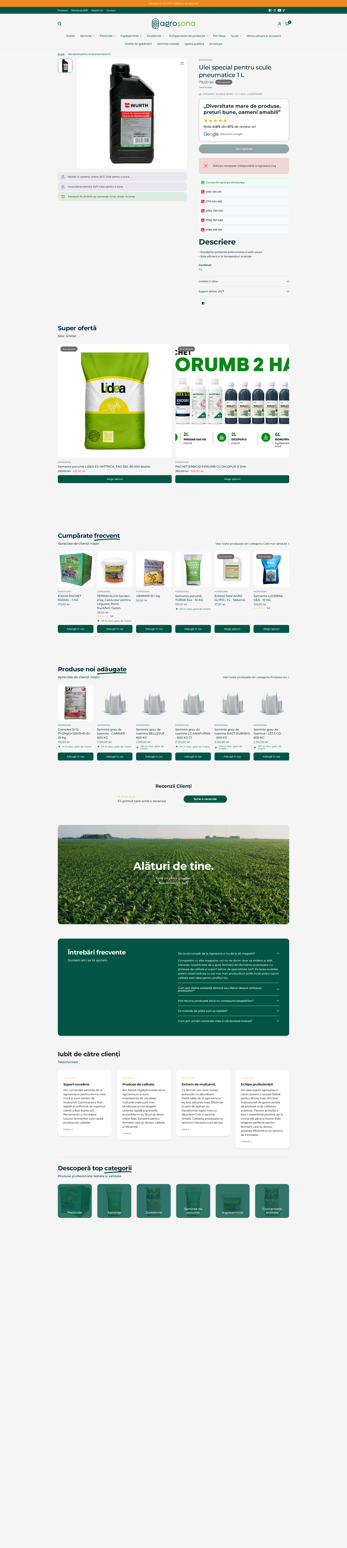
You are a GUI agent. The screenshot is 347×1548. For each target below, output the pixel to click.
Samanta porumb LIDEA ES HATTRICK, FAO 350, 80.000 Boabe (104, 466)
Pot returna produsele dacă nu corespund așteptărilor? (216, 1000)
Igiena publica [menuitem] (194, 43)
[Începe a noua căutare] (60, 24)
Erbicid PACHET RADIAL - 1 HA (69, 598)
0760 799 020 (214, 210)
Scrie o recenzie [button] (205, 799)
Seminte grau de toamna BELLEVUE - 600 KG (151, 733)
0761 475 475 (214, 191)
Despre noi (97, 10)
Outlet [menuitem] (70, 36)
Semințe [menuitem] (86, 36)
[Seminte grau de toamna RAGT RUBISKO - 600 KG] (232, 703)
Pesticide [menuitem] (106, 36)
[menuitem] (63, 10)
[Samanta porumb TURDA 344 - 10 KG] (193, 569)
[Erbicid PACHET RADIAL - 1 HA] (75, 569)
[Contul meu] (279, 24)
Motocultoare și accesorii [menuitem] (264, 36)
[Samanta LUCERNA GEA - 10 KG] (271, 569)
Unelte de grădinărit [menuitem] (138, 43)
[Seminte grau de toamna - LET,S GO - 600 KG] (271, 703)
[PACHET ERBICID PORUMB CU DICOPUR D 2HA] (232, 401)
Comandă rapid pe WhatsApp (225, 182)
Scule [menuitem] (234, 36)
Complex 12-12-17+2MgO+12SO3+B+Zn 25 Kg (74, 733)
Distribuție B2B (79, 10)
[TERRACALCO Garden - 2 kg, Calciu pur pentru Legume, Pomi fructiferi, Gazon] (115, 569)
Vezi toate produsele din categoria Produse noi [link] (255, 677)
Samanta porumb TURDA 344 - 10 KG (189, 598)
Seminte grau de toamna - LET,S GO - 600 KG (268, 733)
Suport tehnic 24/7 (211, 291)
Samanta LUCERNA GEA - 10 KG (268, 598)
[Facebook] (270, 10)
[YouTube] (279, 10)
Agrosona (64, 462)
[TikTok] (284, 10)
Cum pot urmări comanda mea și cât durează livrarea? (215, 1021)
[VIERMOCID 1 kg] (154, 569)
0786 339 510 (214, 229)
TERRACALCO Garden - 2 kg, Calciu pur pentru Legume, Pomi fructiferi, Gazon (114, 602)
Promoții (63, 10)
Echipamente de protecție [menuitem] (187, 36)
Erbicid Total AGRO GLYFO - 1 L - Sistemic (230, 598)
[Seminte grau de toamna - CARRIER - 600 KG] (115, 703)
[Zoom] (182, 63)
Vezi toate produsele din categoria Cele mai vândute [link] (251, 543)
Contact (111, 10)
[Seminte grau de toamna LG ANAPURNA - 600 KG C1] (193, 703)
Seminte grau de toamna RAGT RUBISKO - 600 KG (232, 733)
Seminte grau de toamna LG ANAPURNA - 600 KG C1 (192, 733)
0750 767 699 (214, 220)
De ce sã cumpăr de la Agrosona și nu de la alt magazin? (216, 953)
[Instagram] (274, 10)
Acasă (61, 54)
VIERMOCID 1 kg (148, 596)
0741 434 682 (214, 201)
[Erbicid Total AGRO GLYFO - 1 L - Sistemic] (232, 569)
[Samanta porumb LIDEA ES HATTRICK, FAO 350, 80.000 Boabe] (115, 401)
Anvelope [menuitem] (215, 43)
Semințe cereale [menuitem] (168, 43)
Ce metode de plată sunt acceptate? (203, 1011)
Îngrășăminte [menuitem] (130, 36)
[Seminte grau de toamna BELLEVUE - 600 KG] (154, 703)
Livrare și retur (208, 281)
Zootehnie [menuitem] (154, 36)
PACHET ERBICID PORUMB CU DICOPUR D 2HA (210, 466)
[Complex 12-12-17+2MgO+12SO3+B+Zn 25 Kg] (75, 703)
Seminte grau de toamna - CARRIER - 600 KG (112, 733)
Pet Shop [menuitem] (219, 36)
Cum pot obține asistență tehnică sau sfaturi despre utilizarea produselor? (220, 989)
